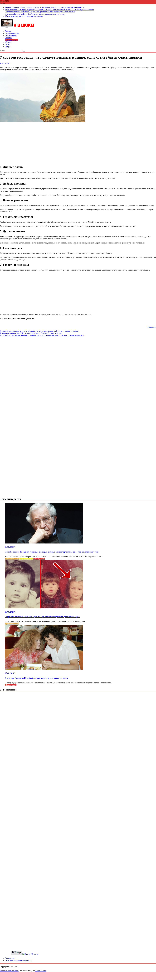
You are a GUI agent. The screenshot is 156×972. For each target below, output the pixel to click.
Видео (7, 44)
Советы (59, 331)
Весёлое (8, 38)
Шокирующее (10, 35)
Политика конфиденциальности (18, 960)
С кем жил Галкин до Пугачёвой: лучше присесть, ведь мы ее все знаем (34, 14)
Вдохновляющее (12, 33)
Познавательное (11, 40)
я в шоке (67, 331)
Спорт (7, 46)
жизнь (16, 331)
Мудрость (32, 331)
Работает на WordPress (9, 971)
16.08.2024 (9, 547)
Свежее (8, 31)
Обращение (10, 958)
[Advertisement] (78, 144)
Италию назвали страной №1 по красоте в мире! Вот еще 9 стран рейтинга (31, 333)
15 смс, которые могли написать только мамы (24, 16)
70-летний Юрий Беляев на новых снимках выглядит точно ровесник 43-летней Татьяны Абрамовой (42, 335)
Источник (152, 327)
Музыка (8, 42)
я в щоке (75, 331)
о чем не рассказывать (46, 331)
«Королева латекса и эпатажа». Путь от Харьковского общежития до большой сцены (40, 12)
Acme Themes (40, 971)
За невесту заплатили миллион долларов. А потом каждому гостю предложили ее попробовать (44, 7)
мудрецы (23, 331)
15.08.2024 (9, 612)
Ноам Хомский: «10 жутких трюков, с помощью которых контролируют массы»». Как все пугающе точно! (49, 10)
